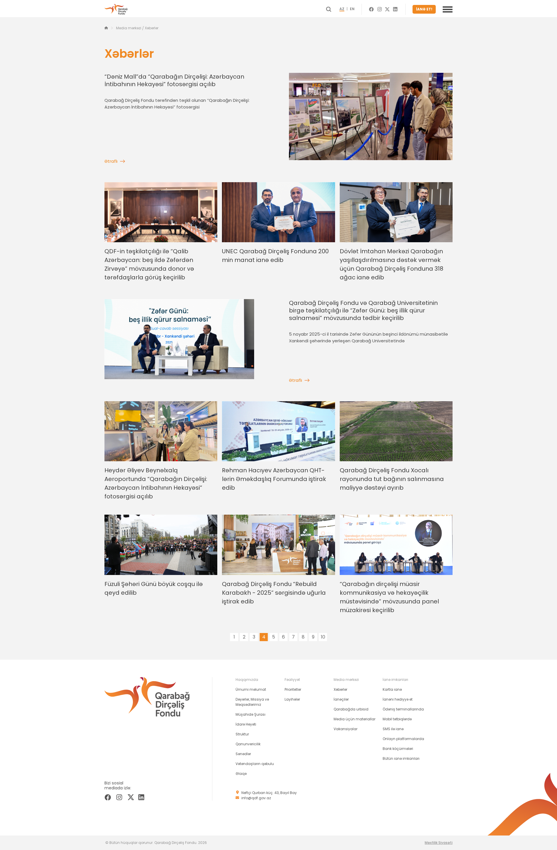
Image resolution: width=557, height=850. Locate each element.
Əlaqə (241, 773)
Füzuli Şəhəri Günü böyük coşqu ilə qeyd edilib (153, 588)
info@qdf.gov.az (256, 797)
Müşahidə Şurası (250, 714)
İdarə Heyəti (246, 724)
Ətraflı (110, 161)
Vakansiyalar (345, 728)
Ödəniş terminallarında (403, 709)
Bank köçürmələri (398, 748)
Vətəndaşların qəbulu (255, 763)
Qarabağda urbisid (351, 709)
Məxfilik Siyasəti (439, 842)
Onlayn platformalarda (403, 738)
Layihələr (292, 699)
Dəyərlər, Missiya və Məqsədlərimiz (252, 702)
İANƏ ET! (424, 9)
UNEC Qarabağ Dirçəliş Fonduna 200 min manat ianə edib (275, 255)
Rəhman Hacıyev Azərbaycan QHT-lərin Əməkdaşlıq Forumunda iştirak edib (274, 479)
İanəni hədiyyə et (398, 699)
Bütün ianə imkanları (401, 758)
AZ (341, 9)
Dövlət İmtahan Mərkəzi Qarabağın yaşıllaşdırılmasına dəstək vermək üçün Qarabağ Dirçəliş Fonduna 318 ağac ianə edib (391, 264)
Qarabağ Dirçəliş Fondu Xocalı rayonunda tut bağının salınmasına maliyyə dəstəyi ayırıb (392, 479)
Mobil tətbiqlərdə (397, 719)
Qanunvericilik (248, 744)
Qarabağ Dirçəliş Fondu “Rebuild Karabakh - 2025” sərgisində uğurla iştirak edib (274, 592)
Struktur (242, 734)
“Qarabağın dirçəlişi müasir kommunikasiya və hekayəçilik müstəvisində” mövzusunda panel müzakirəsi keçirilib (389, 597)
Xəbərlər (340, 689)
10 (323, 637)
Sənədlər (243, 753)
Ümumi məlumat (251, 689)
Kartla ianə (392, 689)
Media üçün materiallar (354, 719)
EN (352, 9)
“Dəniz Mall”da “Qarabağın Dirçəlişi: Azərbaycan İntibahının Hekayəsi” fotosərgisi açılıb (174, 80)
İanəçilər (341, 699)
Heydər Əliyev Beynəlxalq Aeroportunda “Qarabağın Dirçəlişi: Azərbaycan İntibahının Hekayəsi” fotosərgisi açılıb (155, 483)
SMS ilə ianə (393, 728)
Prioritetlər (293, 689)
